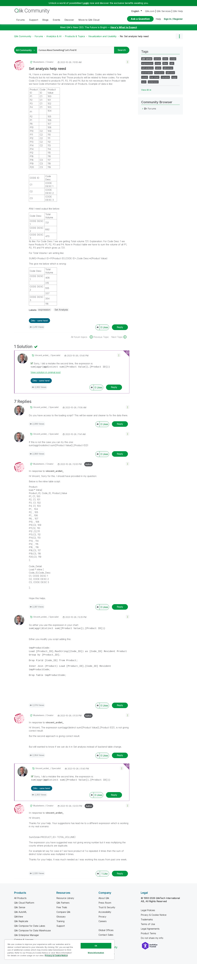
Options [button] (179, 36)
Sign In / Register (173, 18)
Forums (39, 36)
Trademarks (147, 919)
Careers (102, 921)
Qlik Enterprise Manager (26, 935)
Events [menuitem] (56, 19)
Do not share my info (152, 938)
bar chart (154, 77)
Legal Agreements (150, 928)
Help (158, 18)
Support (60, 925)
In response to (46, 471)
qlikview (170, 72)
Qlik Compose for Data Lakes (29, 925)
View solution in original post (46, 372)
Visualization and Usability (102, 36)
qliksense (167, 68)
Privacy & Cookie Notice (153, 914)
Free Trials (61, 907)
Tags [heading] (144, 51)
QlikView (18, 916)
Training (60, 921)
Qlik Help (178, 11)
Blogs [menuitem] (45, 19)
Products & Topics (75, 36)
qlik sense (147, 59)
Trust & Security (106, 907)
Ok (96, 945)
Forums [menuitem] (20, 19)
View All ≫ (146, 90)
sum (144, 82)
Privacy (102, 916)
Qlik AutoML (20, 912)
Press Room (104, 902)
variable (165, 77)
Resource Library (65, 898)
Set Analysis (61, 310)
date (165, 59)
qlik (171, 63)
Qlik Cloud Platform (24, 902)
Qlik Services (164, 11)
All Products (20, 898)
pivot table (147, 72)
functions (159, 72)
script (173, 59)
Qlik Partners (63, 902)
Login (86, 3)
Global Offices (105, 930)
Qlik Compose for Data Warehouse (32, 930)
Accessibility (104, 912)
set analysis (147, 68)
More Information (96, 952)
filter (165, 63)
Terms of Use (148, 924)
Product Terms (148, 933)
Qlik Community (22, 36)
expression (44, 310)
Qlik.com (149, 11)
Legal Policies (148, 910)
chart (157, 63)
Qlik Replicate (21, 921)
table (158, 68)
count (144, 77)
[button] (127, 62)
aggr (174, 77)
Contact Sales (105, 934)
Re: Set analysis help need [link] (134, 36)
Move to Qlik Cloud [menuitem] (88, 19)
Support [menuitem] (33, 19)
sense (157, 59)
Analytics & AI (54, 36)
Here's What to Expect (123, 27)
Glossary (61, 916)
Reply (120, 327)
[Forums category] (142, 108)
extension (153, 82)
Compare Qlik (63, 912)
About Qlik (103, 898)
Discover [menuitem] (69, 19)
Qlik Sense (19, 907)
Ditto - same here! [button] (39, 320)
